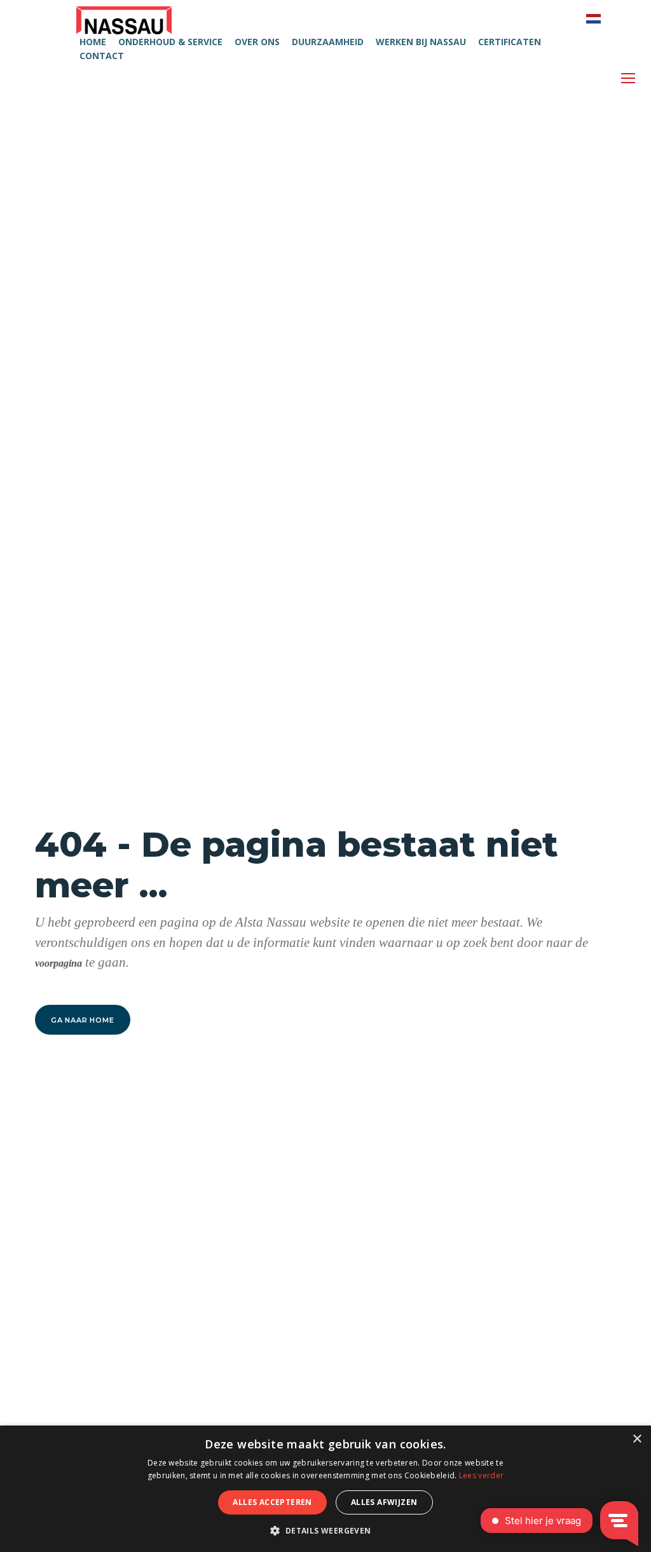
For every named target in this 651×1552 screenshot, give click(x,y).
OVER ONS (257, 42)
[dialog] (325, 1489)
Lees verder (481, 1475)
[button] (325, 1530)
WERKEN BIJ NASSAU (421, 42)
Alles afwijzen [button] (384, 1502)
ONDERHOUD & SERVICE (170, 42)
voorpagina (58, 963)
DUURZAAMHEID (328, 42)
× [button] (636, 1439)
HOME (92, 42)
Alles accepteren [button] (272, 1502)
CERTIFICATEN (509, 42)
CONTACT (101, 56)
